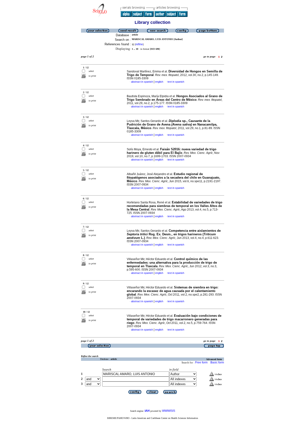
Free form (201, 362)
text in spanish (176, 81)
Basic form (217, 362)
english (159, 81)
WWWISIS (168, 410)
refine (139, 44)
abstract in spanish (142, 81)
